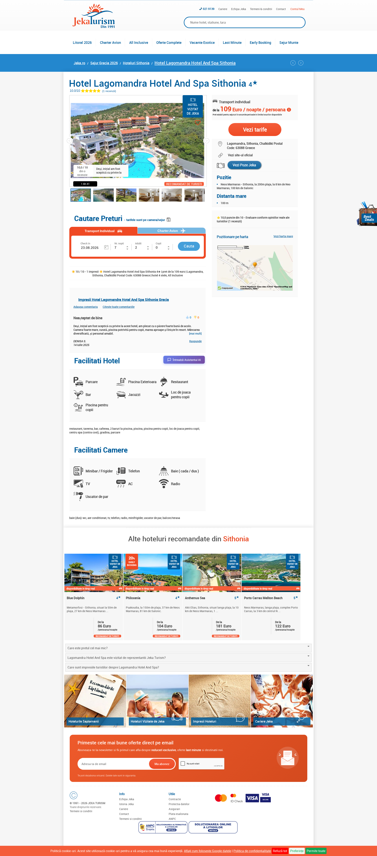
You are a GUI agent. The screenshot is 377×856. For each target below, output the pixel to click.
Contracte (175, 799)
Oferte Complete (168, 42)
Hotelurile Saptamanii (84, 721)
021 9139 (208, 8)
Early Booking (260, 42)
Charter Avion (110, 42)
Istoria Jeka (126, 804)
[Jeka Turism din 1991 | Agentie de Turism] (93, 27)
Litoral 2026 (82, 42)
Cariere (222, 9)
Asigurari (174, 809)
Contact (281, 9)
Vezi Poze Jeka (244, 165)
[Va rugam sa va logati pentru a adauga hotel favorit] (191, 123)
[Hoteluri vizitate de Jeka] (157, 701)
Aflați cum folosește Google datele (207, 851)
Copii (158, 243)
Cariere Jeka (264, 721)
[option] (94, 597)
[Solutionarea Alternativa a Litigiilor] (163, 827)
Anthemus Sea (212, 598)
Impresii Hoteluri (204, 721)
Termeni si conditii (81, 811)
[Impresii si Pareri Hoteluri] (220, 701)
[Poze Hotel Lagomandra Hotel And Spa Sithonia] (218, 165)
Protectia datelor (179, 804)
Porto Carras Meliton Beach (271, 598)
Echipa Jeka (238, 9)
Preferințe (297, 851)
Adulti (138, 243)
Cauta (189, 246)
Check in (85, 243)
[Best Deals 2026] (367, 213)
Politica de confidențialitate (252, 851)
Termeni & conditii (261, 9)
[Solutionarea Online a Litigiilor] (213, 827)
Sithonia (236, 538)
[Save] (169, 219)
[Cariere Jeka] (282, 701)
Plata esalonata (178, 814)
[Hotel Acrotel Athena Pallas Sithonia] (300, 62)
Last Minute (232, 42)
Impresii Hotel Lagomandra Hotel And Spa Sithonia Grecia (123, 299)
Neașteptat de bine (87, 317)
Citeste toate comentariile (119, 307)
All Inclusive (138, 42)
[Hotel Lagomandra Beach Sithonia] (293, 62)
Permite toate (316, 851)
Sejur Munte (288, 42)
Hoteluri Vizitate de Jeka (148, 721)
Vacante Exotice (202, 42)
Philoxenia (153, 598)
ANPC (172, 819)
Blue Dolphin (94, 598)
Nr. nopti (119, 243)
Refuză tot (280, 851)
